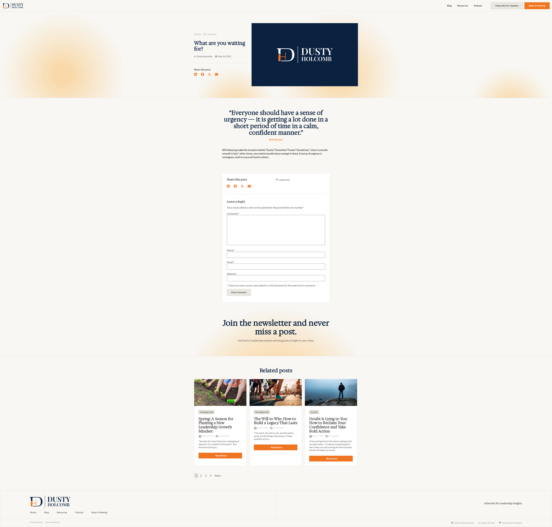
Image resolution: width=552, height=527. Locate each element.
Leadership (211, 34)
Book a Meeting (99, 512)
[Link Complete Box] (220, 422)
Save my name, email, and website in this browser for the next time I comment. (272, 285)
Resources (462, 5)
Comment (233, 213)
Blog (449, 5)
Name (231, 250)
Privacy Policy (36, 522)
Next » (218, 475)
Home (33, 512)
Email (231, 262)
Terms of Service (52, 522)
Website (231, 273)
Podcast (478, 5)
